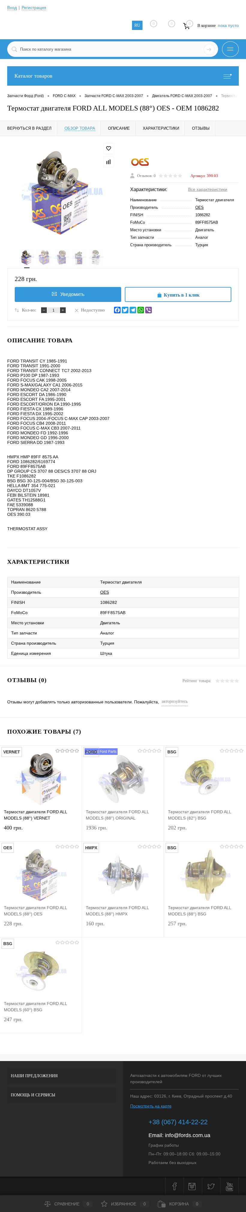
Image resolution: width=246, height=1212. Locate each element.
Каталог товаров (33, 76)
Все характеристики (207, 189)
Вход (12, 7)
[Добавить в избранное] (108, 148)
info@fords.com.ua (187, 1135)
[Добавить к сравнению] (108, 161)
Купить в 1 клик (182, 294)
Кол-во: (29, 310)
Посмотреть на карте (151, 1106)
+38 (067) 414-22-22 (178, 1122)
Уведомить (72, 294)
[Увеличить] (61, 192)
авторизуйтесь (175, 701)
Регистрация (34, 7)
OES (199, 207)
